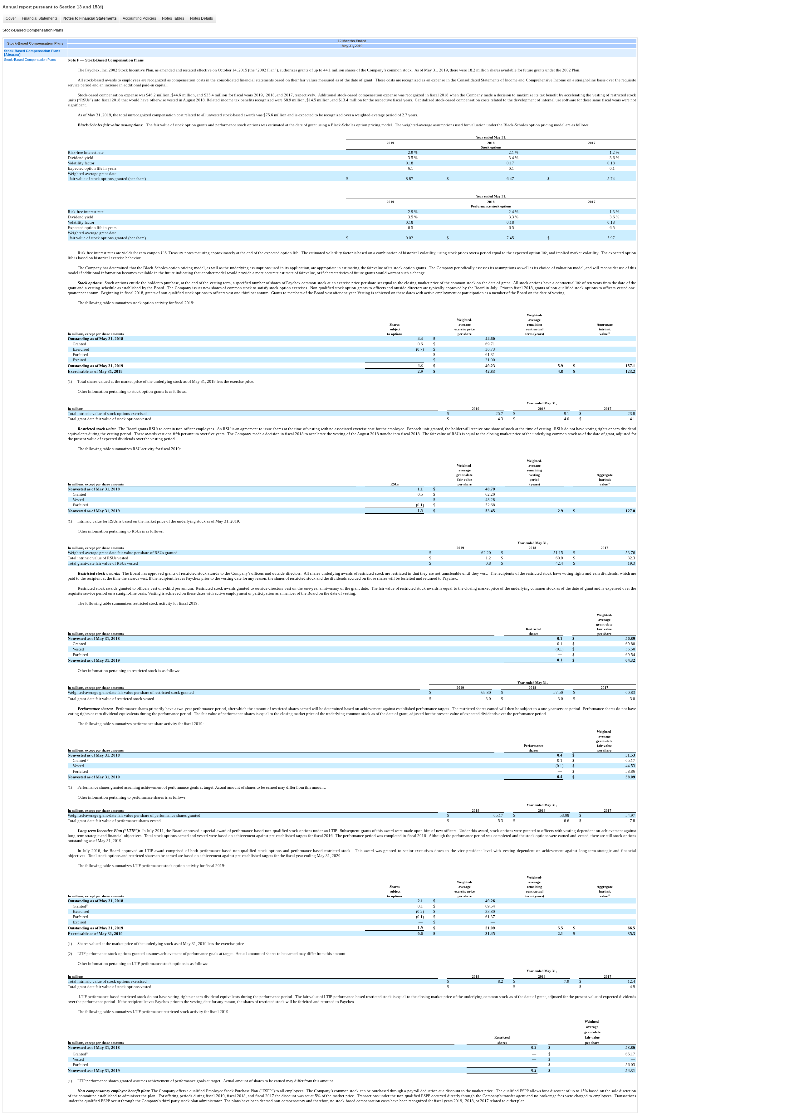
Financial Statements (39, 18)
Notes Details (201, 18)
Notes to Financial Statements (90, 18)
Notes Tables (173, 18)
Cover (11, 18)
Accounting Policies (139, 18)
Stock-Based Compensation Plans (30, 59)
